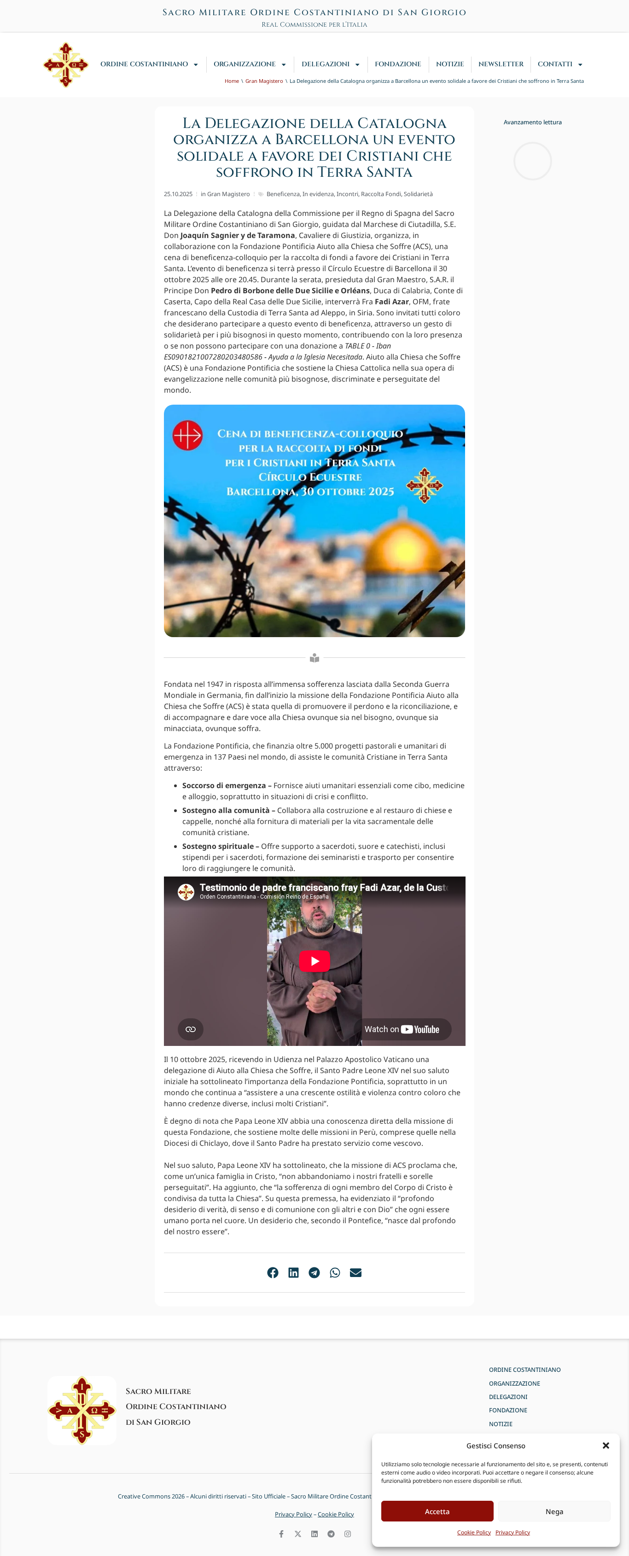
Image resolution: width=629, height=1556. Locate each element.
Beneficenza (283, 194)
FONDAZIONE (398, 64)
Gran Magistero (228, 194)
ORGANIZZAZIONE (245, 64)
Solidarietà (418, 194)
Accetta (437, 1511)
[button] (606, 1445)
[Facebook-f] (281, 1534)
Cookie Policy (474, 1532)
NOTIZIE (450, 64)
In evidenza (318, 194)
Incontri (347, 194)
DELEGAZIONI (325, 64)
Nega (555, 1511)
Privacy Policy (512, 1532)
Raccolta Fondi (381, 194)
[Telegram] (331, 1534)
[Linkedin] (314, 1534)
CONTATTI (555, 64)
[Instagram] (347, 1534)
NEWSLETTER (501, 64)
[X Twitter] (298, 1534)
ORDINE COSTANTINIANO (144, 64)
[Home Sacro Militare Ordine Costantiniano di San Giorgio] (66, 65)
